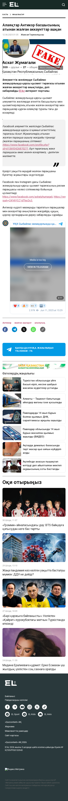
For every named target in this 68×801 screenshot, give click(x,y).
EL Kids (31, 714)
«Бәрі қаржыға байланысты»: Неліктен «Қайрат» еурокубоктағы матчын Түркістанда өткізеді (33, 619)
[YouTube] (22, 707)
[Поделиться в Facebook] (5, 329)
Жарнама (9, 726)
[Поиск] (63, 5)
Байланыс (10, 696)
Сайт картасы (12, 735)
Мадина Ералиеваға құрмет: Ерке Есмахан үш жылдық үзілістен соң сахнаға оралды (33, 667)
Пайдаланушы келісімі (16, 700)
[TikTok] (44, 707)
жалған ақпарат (23, 323)
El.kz (22, 90)
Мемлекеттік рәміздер (16, 731)
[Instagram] (29, 707)
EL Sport (15, 714)
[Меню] (4, 4)
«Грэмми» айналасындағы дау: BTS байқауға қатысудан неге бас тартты (33, 527)
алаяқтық (39, 323)
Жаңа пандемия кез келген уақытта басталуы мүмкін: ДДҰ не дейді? (33, 572)
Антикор (7, 323)
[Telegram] (14, 707)
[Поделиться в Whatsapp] (33, 329)
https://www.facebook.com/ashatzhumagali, (27, 196)
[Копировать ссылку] (42, 329)
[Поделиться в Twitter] (24, 329)
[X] (37, 707)
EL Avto (48, 714)
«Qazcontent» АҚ (13, 722)
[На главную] (14, 4)
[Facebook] (7, 707)
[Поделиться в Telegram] (14, 329)
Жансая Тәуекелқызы (32, 34)
